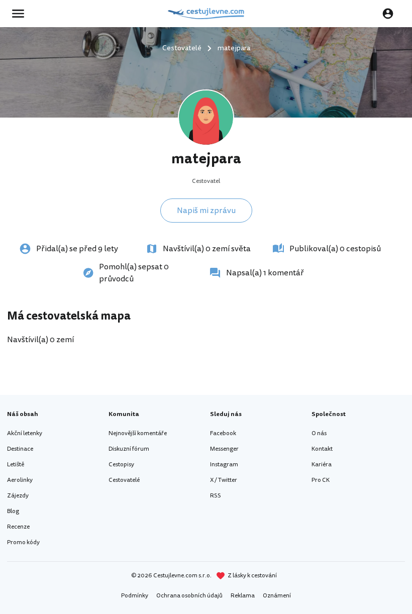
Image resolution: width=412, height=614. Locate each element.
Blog (13, 511)
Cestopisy (121, 464)
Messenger (224, 449)
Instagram (224, 464)
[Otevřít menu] (21, 14)
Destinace (20, 449)
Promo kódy (23, 542)
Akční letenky (24, 433)
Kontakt (322, 449)
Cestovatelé (124, 480)
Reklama (243, 595)
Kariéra (322, 464)
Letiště (15, 464)
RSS (215, 495)
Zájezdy (18, 495)
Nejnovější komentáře (138, 433)
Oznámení (277, 595)
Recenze (18, 527)
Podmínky (134, 595)
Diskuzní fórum (129, 449)
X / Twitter (223, 480)
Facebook (223, 433)
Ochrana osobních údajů (189, 595)
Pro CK (321, 480)
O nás (319, 433)
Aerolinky (20, 480)
